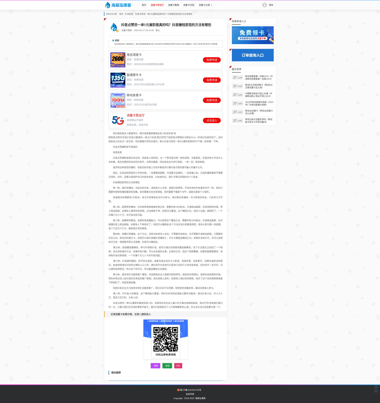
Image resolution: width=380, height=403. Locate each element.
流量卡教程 (173, 4)
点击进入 (211, 120)
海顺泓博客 (200, 398)
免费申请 (211, 60)
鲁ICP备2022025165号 (190, 389)
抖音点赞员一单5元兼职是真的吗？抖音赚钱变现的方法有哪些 (163, 13)
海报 (156, 365)
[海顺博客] (118, 4)
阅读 (168, 365)
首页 (144, 4)
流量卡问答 (188, 4)
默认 (158, 30)
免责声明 (190, 394)
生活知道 (129, 13)
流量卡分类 (204, 4)
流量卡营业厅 (157, 4)
